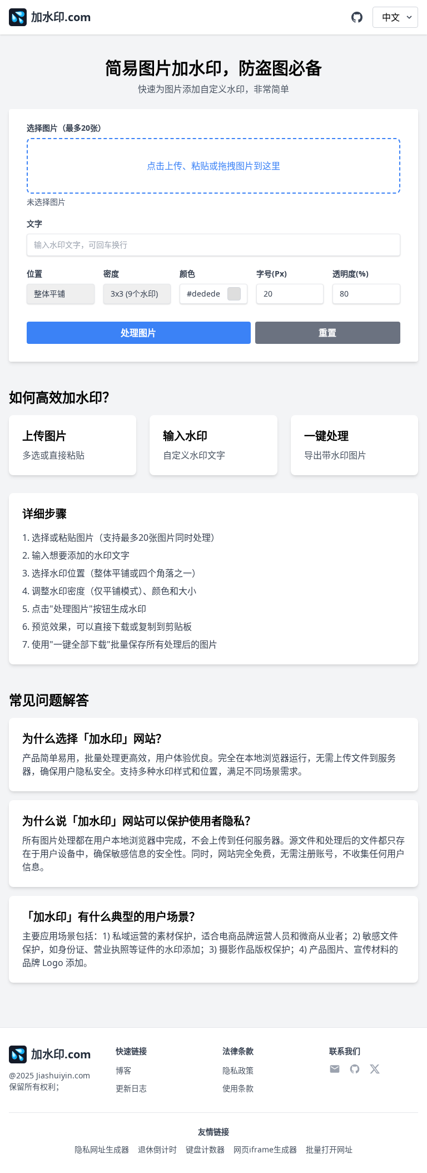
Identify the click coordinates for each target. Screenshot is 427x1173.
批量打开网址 (329, 1149)
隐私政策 (238, 1070)
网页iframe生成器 (265, 1149)
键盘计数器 (205, 1149)
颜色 (187, 273)
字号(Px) (271, 273)
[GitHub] (357, 17)
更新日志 (131, 1088)
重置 (327, 333)
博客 (123, 1070)
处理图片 (138, 333)
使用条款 (238, 1088)
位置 (34, 273)
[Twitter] (374, 1069)
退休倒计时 (157, 1149)
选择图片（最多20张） (66, 127)
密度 (111, 273)
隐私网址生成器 (102, 1149)
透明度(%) (350, 273)
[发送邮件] (334, 1069)
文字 (34, 223)
